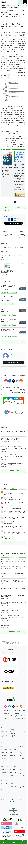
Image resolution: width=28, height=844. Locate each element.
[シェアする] (9, 219)
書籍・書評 (22, 797)
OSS (20, 761)
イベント (12, 799)
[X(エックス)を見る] (13, 706)
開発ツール (13, 755)
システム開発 (13, 749)
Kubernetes (10, 7)
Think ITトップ (4, 639)
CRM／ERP (13, 761)
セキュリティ (13, 769)
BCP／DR (22, 766)
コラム (21, 799)
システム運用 (13, 766)
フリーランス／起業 (22, 772)
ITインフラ (9, 5)
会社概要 (6, 718)
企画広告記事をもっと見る (14, 631)
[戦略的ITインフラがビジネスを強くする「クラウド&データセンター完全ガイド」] (6, 820)
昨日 (5, 488)
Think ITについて (5, 736)
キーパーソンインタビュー (22, 783)
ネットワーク (20, 5)
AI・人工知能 (4, 7)
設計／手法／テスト (22, 752)
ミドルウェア (4, 752)
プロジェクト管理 (5, 767)
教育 (12, 775)
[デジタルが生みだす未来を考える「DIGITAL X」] (19, 836)
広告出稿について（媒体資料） (20, 711)
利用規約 (17, 713)
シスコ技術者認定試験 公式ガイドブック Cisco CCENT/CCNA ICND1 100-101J (19, 157)
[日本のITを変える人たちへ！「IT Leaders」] (19, 828)
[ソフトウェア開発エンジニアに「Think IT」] (19, 820)
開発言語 (4, 755)
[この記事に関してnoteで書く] (18, 219)
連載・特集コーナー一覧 (5, 641)
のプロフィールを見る (13, 362)
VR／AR (3, 763)
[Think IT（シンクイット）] (11, 700)
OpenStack (16, 7)
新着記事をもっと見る (14, 471)
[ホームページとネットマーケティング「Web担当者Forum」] (6, 824)
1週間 (13, 488)
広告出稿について (13, 736)
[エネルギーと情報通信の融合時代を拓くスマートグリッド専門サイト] (6, 832)
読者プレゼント (22, 731)
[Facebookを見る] (9, 706)
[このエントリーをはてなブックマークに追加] (15, 219)
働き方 (21, 769)
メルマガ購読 (4, 731)
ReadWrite (13, 801)
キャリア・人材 (13, 772)
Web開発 (21, 755)
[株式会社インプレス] (13, 811)
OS (20, 749)
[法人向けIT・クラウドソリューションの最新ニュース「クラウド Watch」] (6, 828)
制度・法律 (22, 775)
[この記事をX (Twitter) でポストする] (12, 219)
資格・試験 (4, 772)
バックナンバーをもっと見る (14, 342)
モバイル (3, 761)
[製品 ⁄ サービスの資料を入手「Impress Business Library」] (6, 836)
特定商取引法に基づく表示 (20, 716)
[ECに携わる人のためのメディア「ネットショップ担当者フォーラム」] (19, 832)
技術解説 (12, 797)
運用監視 (4, 769)
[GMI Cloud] (9, 672)
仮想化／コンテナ (23, 747)
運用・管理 (22, 763)
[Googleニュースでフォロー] (17, 706)
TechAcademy (5, 801)
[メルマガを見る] (5, 706)
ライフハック (4, 775)
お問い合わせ (7, 713)
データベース (13, 752)
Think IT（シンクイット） (6, 2)
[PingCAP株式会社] (9, 660)
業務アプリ (4, 758)
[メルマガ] (6, 381)
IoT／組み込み (5, 749)
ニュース (3, 797)
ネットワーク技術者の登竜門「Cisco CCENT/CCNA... (10, 642)
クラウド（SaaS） (12, 758)
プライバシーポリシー (9, 715)
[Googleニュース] (17, 381)
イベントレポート (23, 7)
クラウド (12, 746)
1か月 (21, 488)
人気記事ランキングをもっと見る (14, 543)
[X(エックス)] (13, 381)
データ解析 (22, 758)
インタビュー (4, 799)
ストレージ (4, 746)
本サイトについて (8, 710)
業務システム (13, 783)
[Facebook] (9, 381)
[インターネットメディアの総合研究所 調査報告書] (19, 824)
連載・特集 (3, 5)
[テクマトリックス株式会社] (8, 688)
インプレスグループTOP (20, 718)
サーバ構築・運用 (22, 787)
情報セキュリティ (13, 787)
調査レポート (4, 787)
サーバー (14, 5)
